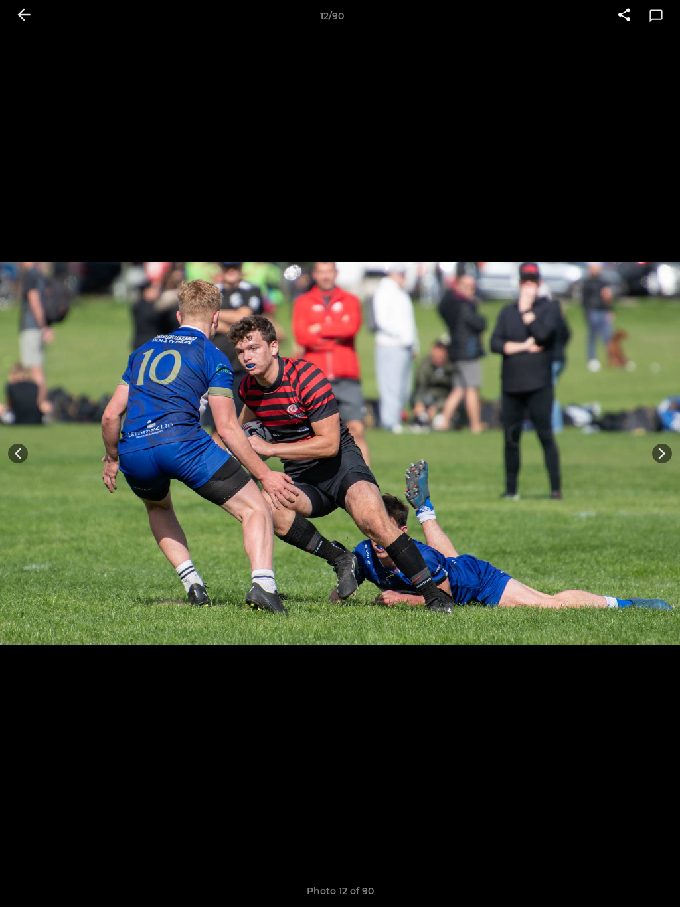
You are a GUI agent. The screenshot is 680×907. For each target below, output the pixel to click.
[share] (624, 16)
